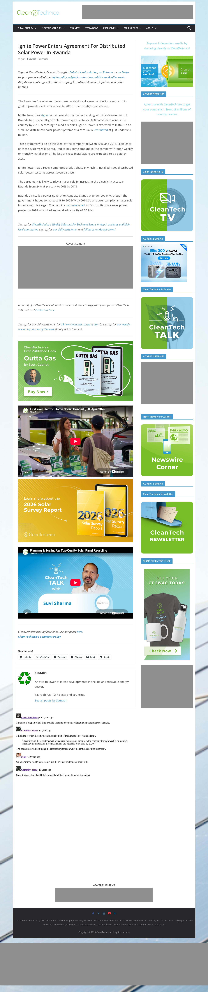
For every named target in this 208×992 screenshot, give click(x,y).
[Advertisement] (137, 12)
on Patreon (106, 72)
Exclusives (109, 28)
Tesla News (91, 28)
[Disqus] (75, 750)
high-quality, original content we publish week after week (88, 77)
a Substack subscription (82, 72)
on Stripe (123, 72)
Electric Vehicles (51, 28)
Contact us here (44, 310)
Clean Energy (25, 28)
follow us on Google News (99, 229)
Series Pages (131, 28)
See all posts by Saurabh (51, 700)
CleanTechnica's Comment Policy (39, 636)
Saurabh (32, 59)
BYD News (75, 28)
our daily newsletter (65, 229)
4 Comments (42, 59)
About (149, 28)
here (79, 632)
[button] (35, 28)
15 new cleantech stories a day (79, 324)
